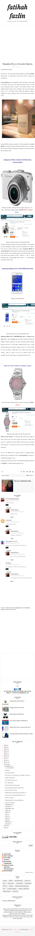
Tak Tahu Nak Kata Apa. (11, 780)
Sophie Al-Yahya (8, 865)
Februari (7, 822)
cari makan (19, 883)
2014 (5, 764)
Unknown (9, 520)
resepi (11, 880)
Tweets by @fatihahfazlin (8, 900)
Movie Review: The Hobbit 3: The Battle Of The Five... (18, 775)
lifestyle (27, 880)
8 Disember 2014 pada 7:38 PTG (13, 521)
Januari (7, 824)
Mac (6, 820)
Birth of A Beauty (9, 797)
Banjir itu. (7, 770)
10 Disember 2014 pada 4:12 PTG (13, 564)
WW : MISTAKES (9, 783)
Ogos (7, 810)
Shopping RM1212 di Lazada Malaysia (14, 800)
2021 (5, 753)
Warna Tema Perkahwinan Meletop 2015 (15, 795)
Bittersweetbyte (9, 869)
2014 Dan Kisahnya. (9, 768)
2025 (5, 745)
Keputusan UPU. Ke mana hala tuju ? (20, 727)
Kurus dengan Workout (11, 790)
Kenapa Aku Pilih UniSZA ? (17, 701)
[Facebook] (21, 471)
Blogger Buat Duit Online (17, 707)
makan (11, 886)
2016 (5, 760)
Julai (6, 812)
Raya (4, 883)
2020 (5, 755)
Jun (6, 814)
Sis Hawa (6, 859)
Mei (6, 816)
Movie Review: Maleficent (17, 714)
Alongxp (8, 563)
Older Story (29, 475)
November (8, 804)
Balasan (9, 508)
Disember (8, 766)
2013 (5, 826)
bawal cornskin (24, 888)
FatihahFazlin (15, 510)
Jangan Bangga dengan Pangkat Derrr (14, 788)
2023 (5, 749)
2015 (5, 762)
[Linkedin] (33, 471)
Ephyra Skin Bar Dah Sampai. (12, 785)
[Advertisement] (17, 45)
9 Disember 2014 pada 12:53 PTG (13, 543)
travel (5, 880)
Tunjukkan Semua (29, 872)
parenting (28, 883)
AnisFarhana (19, 880)
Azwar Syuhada (8, 856)
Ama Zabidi (7, 857)
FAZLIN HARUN (8, 870)
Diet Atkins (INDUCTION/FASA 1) (19, 720)
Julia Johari (7, 867)
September (8, 808)
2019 (5, 757)
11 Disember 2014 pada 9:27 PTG (18, 533)
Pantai (5, 886)
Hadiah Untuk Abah (10, 777)
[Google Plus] (24, 471)
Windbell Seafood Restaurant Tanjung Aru (15, 792)
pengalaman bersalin (22, 886)
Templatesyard (15, 929)
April (6, 818)
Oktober (7, 806)
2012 (5, 827)
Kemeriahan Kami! (9, 773)
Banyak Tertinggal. (9, 802)
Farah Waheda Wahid (12, 499)
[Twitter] (27, 471)
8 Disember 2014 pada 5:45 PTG (13, 500)
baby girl (11, 883)
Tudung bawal (12, 888)
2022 (5, 751)
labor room (7, 891)
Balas (7, 505)
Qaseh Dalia (7, 854)
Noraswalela (7, 861)
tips (4, 888)
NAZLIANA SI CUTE (11, 541)
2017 (5, 758)
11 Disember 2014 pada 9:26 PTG (18, 511)
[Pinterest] (30, 471)
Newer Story (5, 475)
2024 (5, 747)
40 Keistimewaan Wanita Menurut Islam (21, 734)
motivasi (15, 891)
